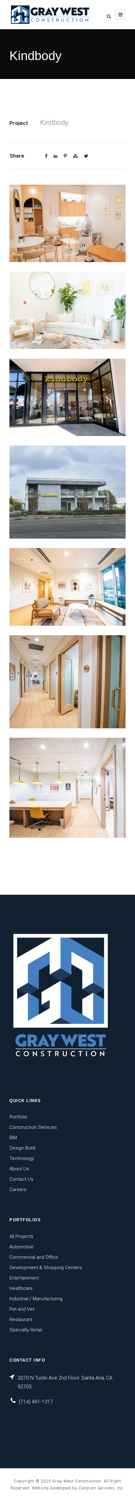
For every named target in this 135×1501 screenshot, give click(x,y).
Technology (21, 1158)
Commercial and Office (33, 1257)
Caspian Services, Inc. (101, 1488)
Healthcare (21, 1288)
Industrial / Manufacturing (35, 1299)
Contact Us (21, 1179)
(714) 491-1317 (36, 1402)
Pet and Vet (21, 1309)
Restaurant (20, 1319)
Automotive (21, 1247)
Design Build (22, 1148)
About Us (19, 1169)
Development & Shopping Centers (45, 1267)
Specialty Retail (25, 1330)
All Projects (21, 1236)
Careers (17, 1189)
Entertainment (24, 1278)
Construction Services (33, 1127)
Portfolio (18, 1117)
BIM (13, 1137)
